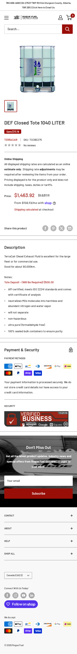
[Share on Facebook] (45, 228)
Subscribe (38, 493)
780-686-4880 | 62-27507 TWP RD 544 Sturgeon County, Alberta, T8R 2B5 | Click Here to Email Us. (38, 5)
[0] (69, 17)
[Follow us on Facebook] (7, 595)
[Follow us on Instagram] (15, 595)
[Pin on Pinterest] (53, 228)
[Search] (67, 29)
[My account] (60, 17)
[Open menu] (6, 17)
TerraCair (10, 139)
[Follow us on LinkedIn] (32, 595)
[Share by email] (70, 228)
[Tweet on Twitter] (62, 228)
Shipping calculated (26, 209)
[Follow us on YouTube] (24, 595)
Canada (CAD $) (14, 575)
